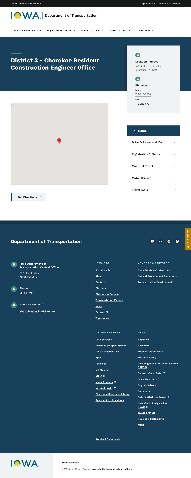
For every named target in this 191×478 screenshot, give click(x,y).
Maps (141, 424)
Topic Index (102, 318)
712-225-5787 (143, 103)
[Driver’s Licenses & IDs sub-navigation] (40, 30)
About (99, 276)
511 (99, 375)
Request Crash (149, 373)
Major (104, 382)
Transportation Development (155, 282)
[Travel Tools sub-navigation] (152, 30)
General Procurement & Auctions (157, 276)
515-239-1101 (27, 293)
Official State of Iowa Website (26, 3)
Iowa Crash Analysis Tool (153, 405)
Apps (98, 357)
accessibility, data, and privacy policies (112, 469)
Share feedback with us (35, 311)
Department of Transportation (71, 15)
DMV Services (104, 339)
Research (143, 345)
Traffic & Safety (147, 357)
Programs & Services (169, 3)
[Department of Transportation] (26, 15)
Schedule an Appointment (111, 345)
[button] (59, 141)
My (100, 369)
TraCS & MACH (146, 412)
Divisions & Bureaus (107, 294)
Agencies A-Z (148, 3)
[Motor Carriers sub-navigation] (129, 30)
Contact (100, 282)
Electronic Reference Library (113, 394)
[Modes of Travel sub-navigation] (102, 30)
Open (146, 379)
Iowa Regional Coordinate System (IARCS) (158, 365)
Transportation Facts (150, 351)
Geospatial (144, 391)
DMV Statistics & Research (154, 397)
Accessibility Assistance (110, 400)
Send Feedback (71, 462)
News (99, 306)
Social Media (103, 270)
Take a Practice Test (107, 351)
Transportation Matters (109, 300)
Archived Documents (108, 439)
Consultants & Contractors (154, 270)
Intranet (104, 388)
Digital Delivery (147, 385)
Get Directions (27, 197)
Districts (101, 288)
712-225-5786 (143, 94)
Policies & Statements (151, 418)
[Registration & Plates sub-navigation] (74, 30)
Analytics (143, 339)
